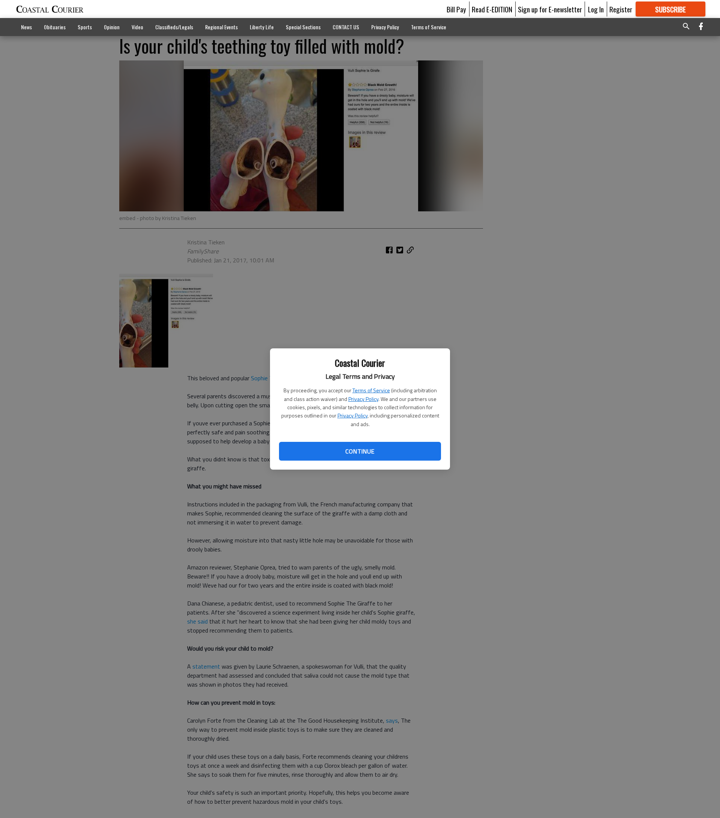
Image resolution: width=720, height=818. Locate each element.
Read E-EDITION (492, 9)
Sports (85, 27)
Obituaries (55, 27)
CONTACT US (346, 27)
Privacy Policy (363, 399)
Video (137, 27)
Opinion (112, 27)
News (26, 27)
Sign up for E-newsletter (550, 9)
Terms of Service (371, 390)
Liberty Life (262, 27)
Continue (359, 451)
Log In (596, 9)
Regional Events (221, 27)
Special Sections (303, 27)
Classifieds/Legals (174, 27)
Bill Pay (456, 9)
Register (620, 9)
